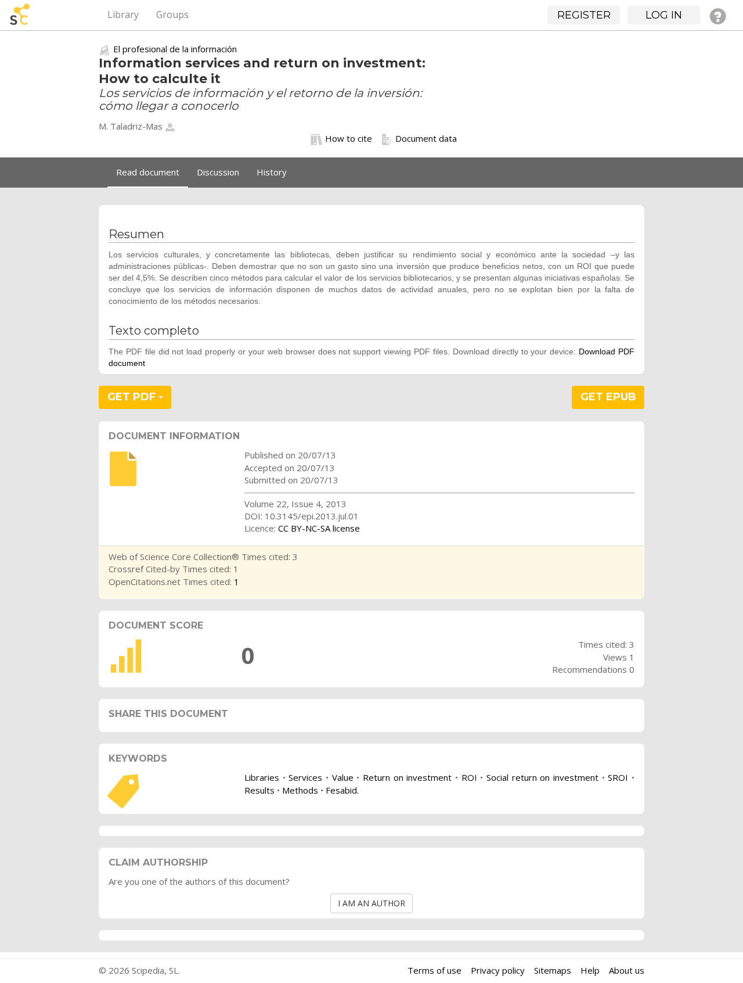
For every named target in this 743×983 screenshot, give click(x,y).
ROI (469, 777)
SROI (618, 777)
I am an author (371, 903)
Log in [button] (663, 15)
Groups (172, 14)
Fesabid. (342, 790)
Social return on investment (542, 777)
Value (343, 777)
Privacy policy (498, 970)
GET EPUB (608, 396)
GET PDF (132, 396)
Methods (300, 790)
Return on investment (407, 777)
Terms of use (434, 970)
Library (123, 14)
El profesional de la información (175, 49)
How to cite (348, 138)
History (272, 172)
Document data (426, 138)
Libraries (261, 777)
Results (259, 790)
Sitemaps (552, 970)
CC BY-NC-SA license (319, 528)
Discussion (218, 172)
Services (305, 777)
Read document (147, 172)
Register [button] (584, 15)
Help (590, 970)
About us (626, 970)
